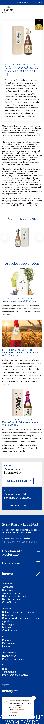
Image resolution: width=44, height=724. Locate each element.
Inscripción (6, 608)
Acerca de (6, 637)
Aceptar (13, 715)
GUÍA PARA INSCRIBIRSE (17, 481)
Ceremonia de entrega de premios (21, 618)
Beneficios (8, 615)
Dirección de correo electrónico (16, 538)
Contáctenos (9, 630)
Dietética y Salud (12, 599)
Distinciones (9, 656)
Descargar (8, 624)
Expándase (11, 563)
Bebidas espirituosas (14, 596)
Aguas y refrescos (12, 593)
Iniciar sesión (22, 2)
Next (39, 237)
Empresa (7, 640)
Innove (7, 574)
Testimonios (9, 672)
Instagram (10, 691)
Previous (4, 237)
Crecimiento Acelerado (12, 553)
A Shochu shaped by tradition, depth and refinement (20, 354)
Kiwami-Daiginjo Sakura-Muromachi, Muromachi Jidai (20, 423)
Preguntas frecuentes (15, 675)
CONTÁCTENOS (14, 505)
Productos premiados (14, 659)
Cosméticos (9, 602)
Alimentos (7, 587)
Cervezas (7, 590)
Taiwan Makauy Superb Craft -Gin (19, 301)
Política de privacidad (16, 711)
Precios (6, 627)
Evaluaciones (9, 643)
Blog (4, 665)
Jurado (6, 646)
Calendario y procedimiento (18, 612)
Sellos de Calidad (9, 652)
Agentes (7, 621)
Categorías (7, 583)
